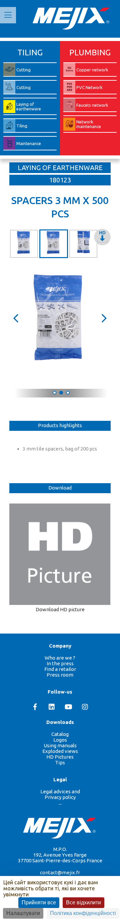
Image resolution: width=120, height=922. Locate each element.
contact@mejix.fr (60, 872)
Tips (60, 762)
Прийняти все (39, 902)
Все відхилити (83, 902)
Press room (60, 675)
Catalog (60, 734)
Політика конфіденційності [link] (83, 913)
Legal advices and (60, 791)
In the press (60, 663)
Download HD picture (60, 609)
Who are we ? (60, 658)
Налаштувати (23, 913)
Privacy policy (60, 797)
